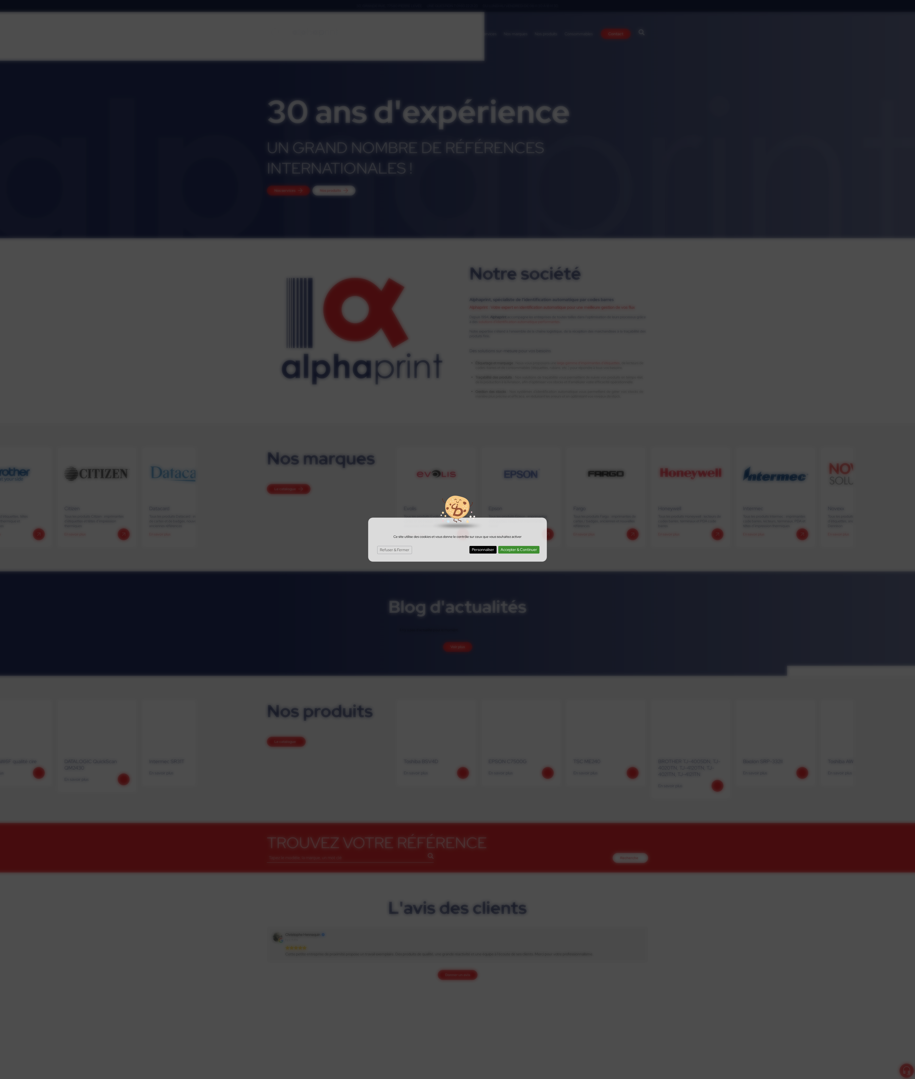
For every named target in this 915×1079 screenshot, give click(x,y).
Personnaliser (483, 549)
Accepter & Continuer (519, 549)
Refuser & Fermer (394, 549)
